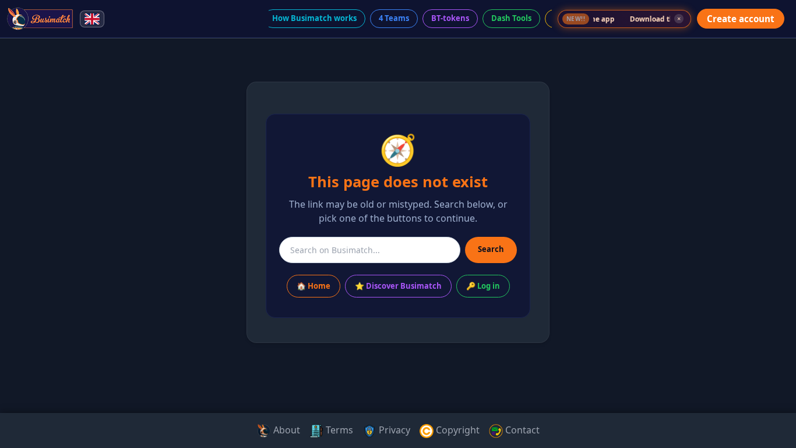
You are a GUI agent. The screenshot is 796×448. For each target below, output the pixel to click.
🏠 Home (313, 286)
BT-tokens (450, 18)
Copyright (457, 430)
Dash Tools (511, 18)
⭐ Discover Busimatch (398, 286)
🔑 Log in (483, 286)
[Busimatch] (40, 18)
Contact (521, 430)
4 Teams (394, 18)
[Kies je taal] (92, 18)
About (285, 430)
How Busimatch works (314, 18)
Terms (338, 430)
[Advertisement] (51, 224)
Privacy (393, 430)
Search (491, 249)
